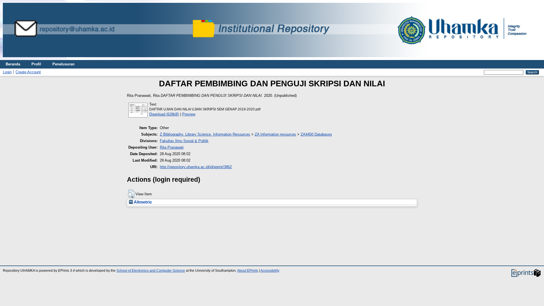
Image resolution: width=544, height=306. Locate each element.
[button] (131, 194)
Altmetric (142, 202)
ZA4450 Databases (316, 134)
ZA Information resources (275, 134)
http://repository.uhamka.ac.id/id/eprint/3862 (196, 167)
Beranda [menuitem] (13, 64)
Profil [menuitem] (36, 64)
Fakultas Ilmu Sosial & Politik (184, 141)
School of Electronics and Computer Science (150, 270)
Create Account (28, 72)
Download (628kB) (164, 114)
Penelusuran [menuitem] (63, 64)
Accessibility (269, 270)
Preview (188, 114)
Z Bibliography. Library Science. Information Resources (205, 134)
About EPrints (247, 270)
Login (7, 72)
